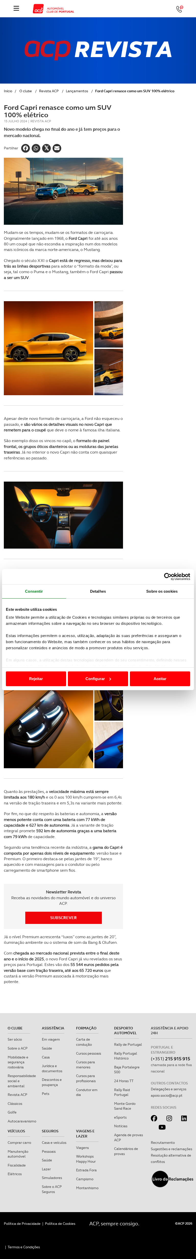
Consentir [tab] (34, 591)
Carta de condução (84, 1042)
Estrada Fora (86, 1170)
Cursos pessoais (88, 1053)
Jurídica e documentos (52, 1068)
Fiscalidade (17, 1165)
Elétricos (15, 1174)
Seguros (50, 1131)
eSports (120, 1117)
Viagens (82, 1147)
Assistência (53, 1028)
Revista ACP (49, 91)
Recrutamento (163, 1142)
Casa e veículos (54, 1142)
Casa (46, 1057)
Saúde (47, 1048)
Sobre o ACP (18, 1048)
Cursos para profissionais (86, 1078)
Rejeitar (36, 679)
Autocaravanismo (22, 1121)
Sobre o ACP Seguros (52, 1189)
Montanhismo (87, 1188)
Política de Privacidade (22, 1223)
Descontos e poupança (52, 1082)
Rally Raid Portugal (122, 1092)
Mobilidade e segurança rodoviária (18, 1062)
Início (8, 91)
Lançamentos (77, 91)
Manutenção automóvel (18, 1154)
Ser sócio (15, 1039)
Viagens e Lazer (85, 1133)
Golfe (12, 1112)
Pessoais (49, 1151)
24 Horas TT (123, 1081)
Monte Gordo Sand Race (125, 1106)
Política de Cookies (60, 1223)
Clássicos (15, 1103)
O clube (25, 91)
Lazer (46, 1169)
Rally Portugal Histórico (125, 1056)
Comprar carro (19, 1142)
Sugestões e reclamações (171, 1149)
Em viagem (51, 1039)
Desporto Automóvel (125, 1031)
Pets (45, 1093)
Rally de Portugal (128, 1044)
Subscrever (63, 917)
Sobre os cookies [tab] (162, 591)
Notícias (120, 1126)
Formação (86, 1028)
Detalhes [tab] (98, 591)
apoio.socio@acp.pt (166, 1095)
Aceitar (160, 679)
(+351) (170, 1059)
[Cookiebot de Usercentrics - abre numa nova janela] (167, 576)
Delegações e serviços (168, 1089)
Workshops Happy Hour (86, 1159)
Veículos (16, 1131)
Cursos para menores (85, 1064)
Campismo (84, 1179)
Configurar (95, 679)
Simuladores (52, 1177)
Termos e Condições (24, 1247)
